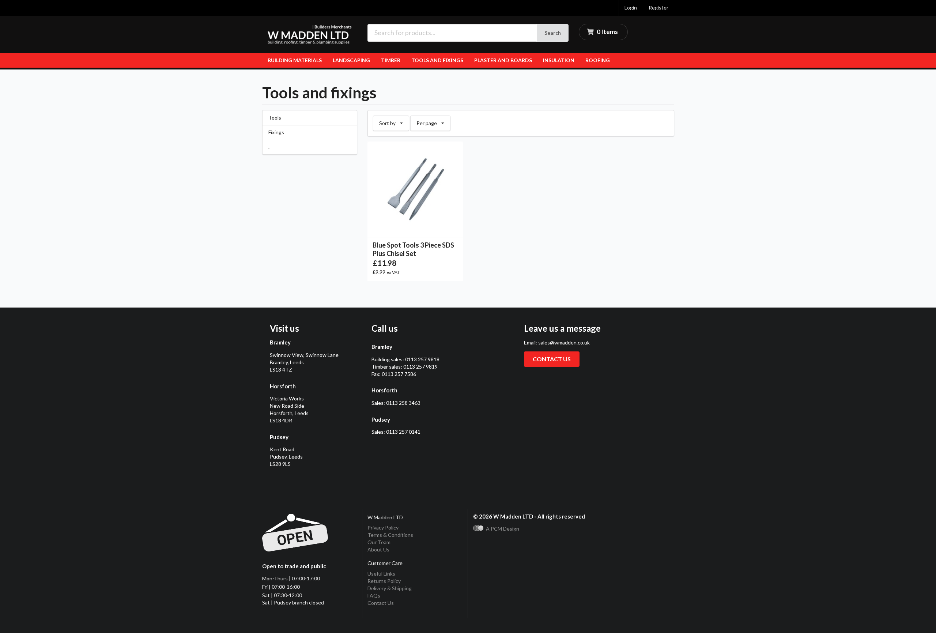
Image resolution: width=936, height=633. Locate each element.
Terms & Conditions (390, 535)
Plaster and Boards (503, 60)
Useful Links (381, 573)
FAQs (373, 595)
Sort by (394, 121)
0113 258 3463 (403, 403)
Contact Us (380, 603)
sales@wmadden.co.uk (564, 342)
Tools (274, 117)
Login (630, 7)
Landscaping (351, 60)
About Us (378, 549)
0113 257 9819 (420, 366)
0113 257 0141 (403, 432)
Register (658, 7)
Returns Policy (384, 581)
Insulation (558, 60)
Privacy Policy (383, 527)
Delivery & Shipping (389, 588)
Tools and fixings (437, 60)
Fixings (276, 132)
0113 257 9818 (422, 359)
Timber (390, 60)
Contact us (552, 358)
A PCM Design (502, 528)
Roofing (597, 60)
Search (552, 33)
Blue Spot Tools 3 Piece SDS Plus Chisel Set (413, 249)
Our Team (378, 542)
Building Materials (295, 60)
